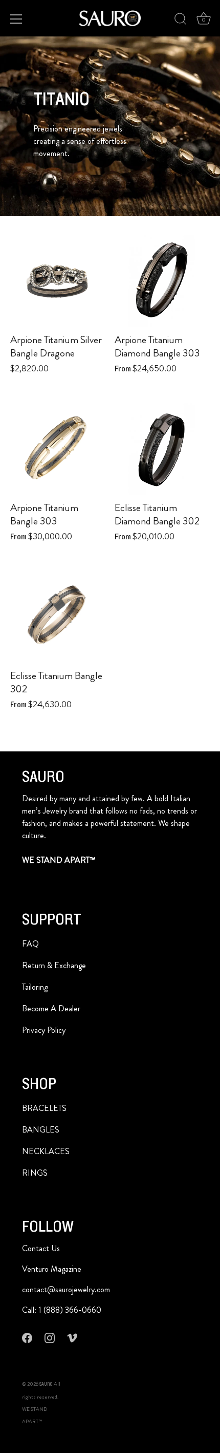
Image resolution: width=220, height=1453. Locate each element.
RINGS (35, 1173)
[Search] (180, 20)
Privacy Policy (43, 1030)
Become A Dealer (51, 1008)
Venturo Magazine (51, 1269)
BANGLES (40, 1130)
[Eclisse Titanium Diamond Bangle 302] (162, 448)
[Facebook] (27, 1337)
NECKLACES (46, 1151)
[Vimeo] (72, 1337)
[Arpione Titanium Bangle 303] (57, 448)
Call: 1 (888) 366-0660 (61, 1310)
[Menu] (16, 19)
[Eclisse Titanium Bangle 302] (57, 616)
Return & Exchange (54, 965)
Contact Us (41, 1248)
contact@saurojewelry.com (66, 1289)
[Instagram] (50, 1337)
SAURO (46, 1384)
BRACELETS (44, 1108)
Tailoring (35, 987)
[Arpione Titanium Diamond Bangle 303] (162, 280)
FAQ (30, 944)
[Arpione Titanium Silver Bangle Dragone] (57, 280)
